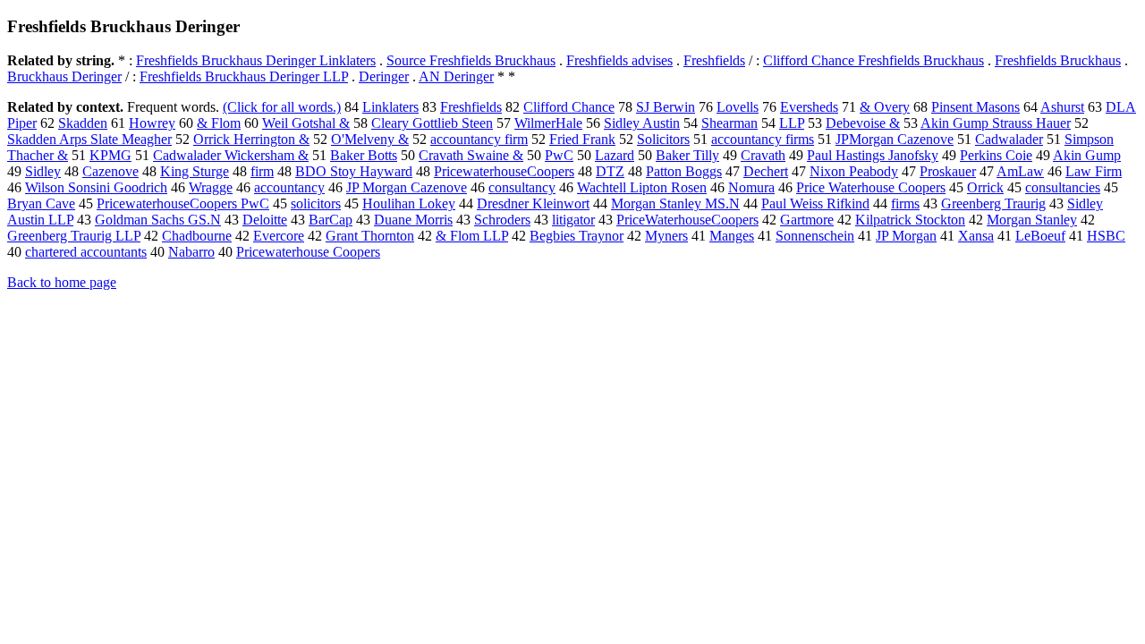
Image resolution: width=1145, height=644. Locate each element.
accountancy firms (762, 139)
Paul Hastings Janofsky (872, 155)
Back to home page (61, 282)
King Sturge (194, 171)
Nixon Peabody (854, 171)
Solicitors (663, 139)
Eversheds (809, 106)
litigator (573, 219)
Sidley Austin (642, 123)
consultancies (1062, 187)
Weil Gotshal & (306, 123)
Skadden (82, 123)
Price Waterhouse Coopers (871, 187)
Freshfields (714, 60)
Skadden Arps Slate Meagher (89, 139)
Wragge (211, 187)
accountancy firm (479, 139)
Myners (666, 235)
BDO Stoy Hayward (353, 171)
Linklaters (390, 106)
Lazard (614, 155)
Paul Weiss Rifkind (815, 203)
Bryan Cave (41, 203)
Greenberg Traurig (993, 203)
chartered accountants (86, 251)
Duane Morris (413, 219)
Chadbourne (197, 235)
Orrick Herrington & (251, 139)
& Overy (885, 106)
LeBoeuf (1040, 235)
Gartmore (807, 219)
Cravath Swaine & (471, 155)
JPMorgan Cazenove (894, 139)
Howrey (152, 123)
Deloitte (264, 219)
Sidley (43, 171)
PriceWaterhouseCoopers (687, 219)
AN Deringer (456, 76)
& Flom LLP (472, 235)
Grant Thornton (370, 235)
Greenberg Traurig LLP (73, 235)
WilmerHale (548, 123)
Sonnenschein (815, 235)
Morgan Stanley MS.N (675, 203)
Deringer (384, 76)
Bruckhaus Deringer (64, 76)
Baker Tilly (687, 155)
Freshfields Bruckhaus (1058, 60)
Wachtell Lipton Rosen (642, 187)
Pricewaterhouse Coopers (308, 251)
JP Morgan (906, 235)
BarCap (330, 219)
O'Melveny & (370, 139)
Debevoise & (863, 123)
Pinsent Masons (975, 106)
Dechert (765, 171)
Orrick (985, 187)
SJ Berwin (665, 106)
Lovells (738, 106)
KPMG (110, 155)
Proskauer (948, 171)
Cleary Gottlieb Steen (432, 123)
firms (905, 203)
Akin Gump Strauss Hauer (995, 123)
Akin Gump (1087, 155)
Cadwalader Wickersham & (231, 155)
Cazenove (110, 171)
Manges (731, 235)
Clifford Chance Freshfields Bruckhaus (873, 60)
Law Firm (1093, 171)
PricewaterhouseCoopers (504, 171)
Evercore (278, 235)
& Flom (219, 123)
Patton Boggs (684, 171)
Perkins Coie (996, 155)
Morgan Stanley (1032, 219)
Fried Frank (582, 139)
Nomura (751, 187)
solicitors (316, 203)
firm (262, 171)
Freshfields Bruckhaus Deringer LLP (244, 76)
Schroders (502, 219)
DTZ (610, 171)
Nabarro (191, 251)
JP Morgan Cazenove (406, 187)
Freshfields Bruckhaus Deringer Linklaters (256, 60)
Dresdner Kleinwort (533, 203)
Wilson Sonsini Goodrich (96, 187)
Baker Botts (363, 155)
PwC (559, 155)
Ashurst (1062, 106)
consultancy (522, 187)
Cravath (763, 155)
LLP (791, 123)
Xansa (976, 235)
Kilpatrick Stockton (910, 219)
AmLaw (1020, 171)
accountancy (289, 187)
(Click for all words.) (282, 106)
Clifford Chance (569, 106)
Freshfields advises (619, 60)
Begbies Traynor (576, 235)
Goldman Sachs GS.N (158, 219)
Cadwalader (1009, 139)
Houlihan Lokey (408, 203)
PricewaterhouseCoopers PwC (183, 203)
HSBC (1106, 235)
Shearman (729, 123)
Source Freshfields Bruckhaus (471, 60)
